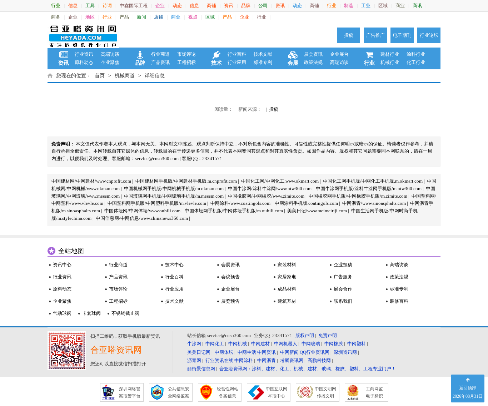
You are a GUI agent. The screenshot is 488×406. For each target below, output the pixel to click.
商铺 (211, 5)
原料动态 (84, 62)
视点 (193, 17)
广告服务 (343, 276)
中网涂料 (243, 360)
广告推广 (375, 35)
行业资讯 (84, 54)
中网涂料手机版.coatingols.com (306, 203)
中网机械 (237, 343)
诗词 (107, 5)
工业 (365, 5)
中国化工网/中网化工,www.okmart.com (280, 181)
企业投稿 (343, 264)
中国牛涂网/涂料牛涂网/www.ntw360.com (270, 188)
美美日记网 (198, 352)
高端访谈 (110, 54)
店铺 (158, 17)
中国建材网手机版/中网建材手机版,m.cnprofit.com (186, 181)
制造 (348, 5)
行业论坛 (429, 35)
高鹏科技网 (319, 360)
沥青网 (194, 360)
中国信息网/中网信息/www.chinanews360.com (142, 218)
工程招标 (186, 62)
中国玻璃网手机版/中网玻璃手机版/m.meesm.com (174, 196)
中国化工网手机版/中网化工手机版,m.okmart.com (373, 181)
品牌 (245, 5)
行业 (55, 5)
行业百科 (237, 54)
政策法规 (313, 62)
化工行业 (416, 62)
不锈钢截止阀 (125, 313)
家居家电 (287, 276)
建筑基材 (287, 301)
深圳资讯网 (345, 352)
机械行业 (389, 62)
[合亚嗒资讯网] (83, 35)
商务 (55, 17)
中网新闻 (289, 352)
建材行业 (389, 54)
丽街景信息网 (201, 368)
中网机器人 (285, 343)
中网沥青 (266, 360)
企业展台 (339, 54)
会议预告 (230, 276)
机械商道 (125, 75)
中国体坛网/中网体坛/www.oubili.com (142, 210)
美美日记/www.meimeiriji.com (317, 210)
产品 (124, 17)
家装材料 (287, 264)
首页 (100, 75)
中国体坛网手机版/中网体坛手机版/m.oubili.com (234, 210)
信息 (73, 5)
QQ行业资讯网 (314, 352)
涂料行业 (416, 54)
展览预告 (230, 301)
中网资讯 (266, 352)
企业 (160, 5)
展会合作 (343, 289)
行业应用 (237, 62)
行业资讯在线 (219, 360)
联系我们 (343, 301)
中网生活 (247, 352)
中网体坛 (224, 352)
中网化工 (214, 343)
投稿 (348, 35)
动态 (177, 5)
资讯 (228, 5)
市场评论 (186, 54)
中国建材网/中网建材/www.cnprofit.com (91, 181)
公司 (263, 5)
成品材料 (287, 289)
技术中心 (174, 264)
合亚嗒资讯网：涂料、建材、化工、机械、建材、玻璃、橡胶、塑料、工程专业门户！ (307, 368)
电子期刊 (402, 35)
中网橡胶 (333, 343)
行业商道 (160, 54)
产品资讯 (160, 62)
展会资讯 (313, 54)
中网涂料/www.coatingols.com (240, 203)
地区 (90, 17)
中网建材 (260, 343)
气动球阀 (62, 313)
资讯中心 (62, 264)
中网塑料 (356, 343)
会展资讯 (230, 264)
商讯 (417, 5)
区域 (383, 5)
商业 (400, 5)
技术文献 (263, 54)
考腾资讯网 (291, 360)
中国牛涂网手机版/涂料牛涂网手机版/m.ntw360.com (369, 188)
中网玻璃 (311, 343)
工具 (90, 5)
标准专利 (263, 62)
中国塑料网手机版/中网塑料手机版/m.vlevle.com (157, 203)
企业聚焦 (110, 62)
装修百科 (399, 301)
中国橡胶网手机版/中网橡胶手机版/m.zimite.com (358, 196)
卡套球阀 (91, 313)
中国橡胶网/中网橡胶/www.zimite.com (266, 196)
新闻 (141, 17)
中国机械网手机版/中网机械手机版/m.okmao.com (174, 188)
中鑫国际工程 (134, 5)
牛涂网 (194, 343)
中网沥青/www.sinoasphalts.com (374, 203)
